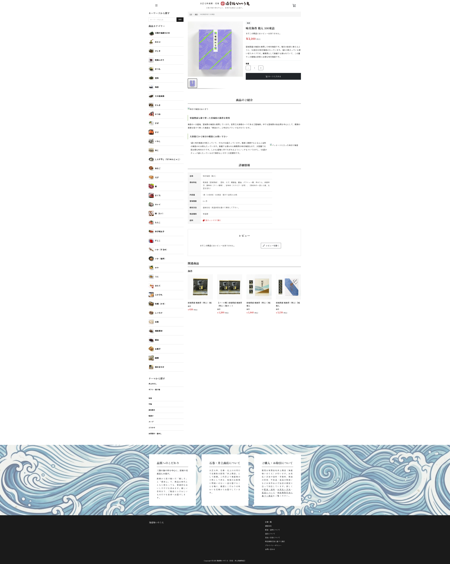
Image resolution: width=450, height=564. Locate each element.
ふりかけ (152, 427)
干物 (150, 404)
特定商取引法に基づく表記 (275, 541)
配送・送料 (269, 489)
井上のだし (153, 383)
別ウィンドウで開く (213, 220)
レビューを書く (272, 245)
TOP (190, 14)
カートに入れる (274, 76)
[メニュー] (156, 5)
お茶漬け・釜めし (155, 433)
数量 (247, 63)
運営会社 (268, 526)
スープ (151, 421)
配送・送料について (272, 530)
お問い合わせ (270, 549)
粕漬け (151, 416)
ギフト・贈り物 (154, 389)
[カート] (294, 5)
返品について (268, 492)
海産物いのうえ (156, 522)
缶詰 (150, 398)
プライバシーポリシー (273, 545)
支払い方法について (272, 537)
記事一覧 (268, 522)
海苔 (196, 14)
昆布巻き (152, 410)
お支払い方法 (284, 489)
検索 (180, 19)
